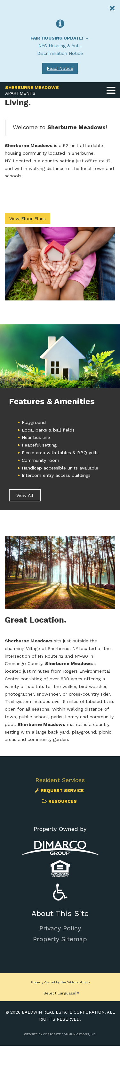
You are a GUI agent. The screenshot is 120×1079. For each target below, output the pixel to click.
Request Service (62, 790)
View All (24, 495)
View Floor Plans (27, 218)
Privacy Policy (60, 928)
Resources (62, 801)
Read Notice (60, 68)
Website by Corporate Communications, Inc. (60, 1034)
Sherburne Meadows (32, 90)
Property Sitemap (60, 939)
